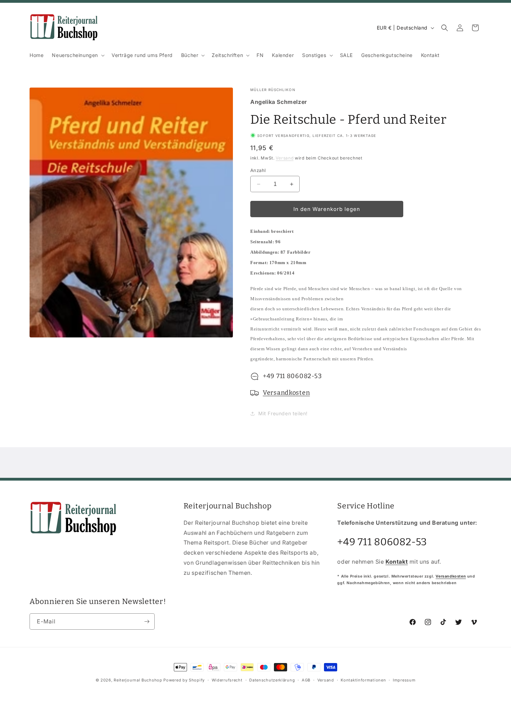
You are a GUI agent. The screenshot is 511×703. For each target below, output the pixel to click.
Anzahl (258, 170)
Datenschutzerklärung (272, 679)
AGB (306, 679)
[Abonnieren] (146, 621)
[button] (77, 55)
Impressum (404, 679)
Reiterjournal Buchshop (138, 680)
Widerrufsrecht (227, 679)
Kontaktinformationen (363, 679)
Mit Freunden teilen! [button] (283, 413)
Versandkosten (286, 393)
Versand (284, 158)
